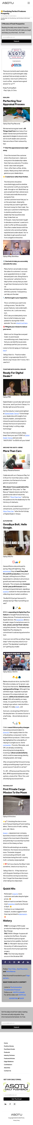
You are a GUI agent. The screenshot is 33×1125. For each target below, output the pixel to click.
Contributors (8, 1064)
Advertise (7, 1068)
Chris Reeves (10, 971)
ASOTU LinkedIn (19, 992)
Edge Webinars (9, 1061)
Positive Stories (9, 1046)
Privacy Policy (16, 1120)
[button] (29, 3)
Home (6, 1043)
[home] (8, 3)
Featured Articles (9, 1058)
